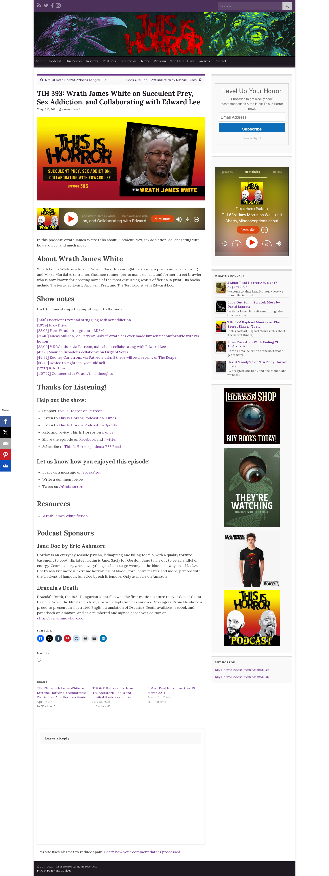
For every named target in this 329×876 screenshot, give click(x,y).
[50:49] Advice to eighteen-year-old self (71, 362)
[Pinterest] (5, 454)
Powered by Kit (252, 138)
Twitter (110, 439)
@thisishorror (70, 486)
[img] (196, 219)
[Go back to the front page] (164, 34)
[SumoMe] (5, 466)
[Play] (71, 218)
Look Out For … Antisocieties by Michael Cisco (161, 80)
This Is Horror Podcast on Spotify (88, 425)
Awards (204, 61)
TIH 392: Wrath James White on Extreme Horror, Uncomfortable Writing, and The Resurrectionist (62, 692)
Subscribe (252, 129)
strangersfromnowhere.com (62, 618)
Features (109, 61)
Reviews (92, 61)
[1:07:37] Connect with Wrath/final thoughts (75, 373)
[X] (5, 432)
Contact (220, 61)
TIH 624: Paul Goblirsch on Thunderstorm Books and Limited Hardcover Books (112, 692)
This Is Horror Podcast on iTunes (87, 418)
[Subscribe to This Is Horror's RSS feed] (39, 4)
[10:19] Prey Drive (52, 325)
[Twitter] (45, 4)
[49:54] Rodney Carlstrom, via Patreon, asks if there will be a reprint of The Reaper (107, 357)
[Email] (5, 443)
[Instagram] (58, 4)
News (145, 61)
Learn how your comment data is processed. (142, 852)
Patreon (160, 61)
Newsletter (162, 219)
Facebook (87, 439)
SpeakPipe (91, 472)
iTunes (107, 432)
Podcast (55, 61)
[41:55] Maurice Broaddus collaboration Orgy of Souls (82, 352)
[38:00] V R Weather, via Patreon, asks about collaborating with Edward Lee (101, 346)
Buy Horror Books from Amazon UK (242, 670)
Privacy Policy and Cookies (54, 870)
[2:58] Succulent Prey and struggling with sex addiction (84, 320)
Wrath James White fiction (65, 516)
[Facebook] (52, 4)
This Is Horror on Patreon (80, 411)
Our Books (74, 61)
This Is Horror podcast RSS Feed (92, 446)
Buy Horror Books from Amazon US (242, 677)
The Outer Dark (182, 61)
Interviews (129, 61)
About (40, 61)
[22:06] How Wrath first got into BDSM (70, 330)
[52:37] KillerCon (51, 368)
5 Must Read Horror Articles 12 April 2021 (76, 80)
